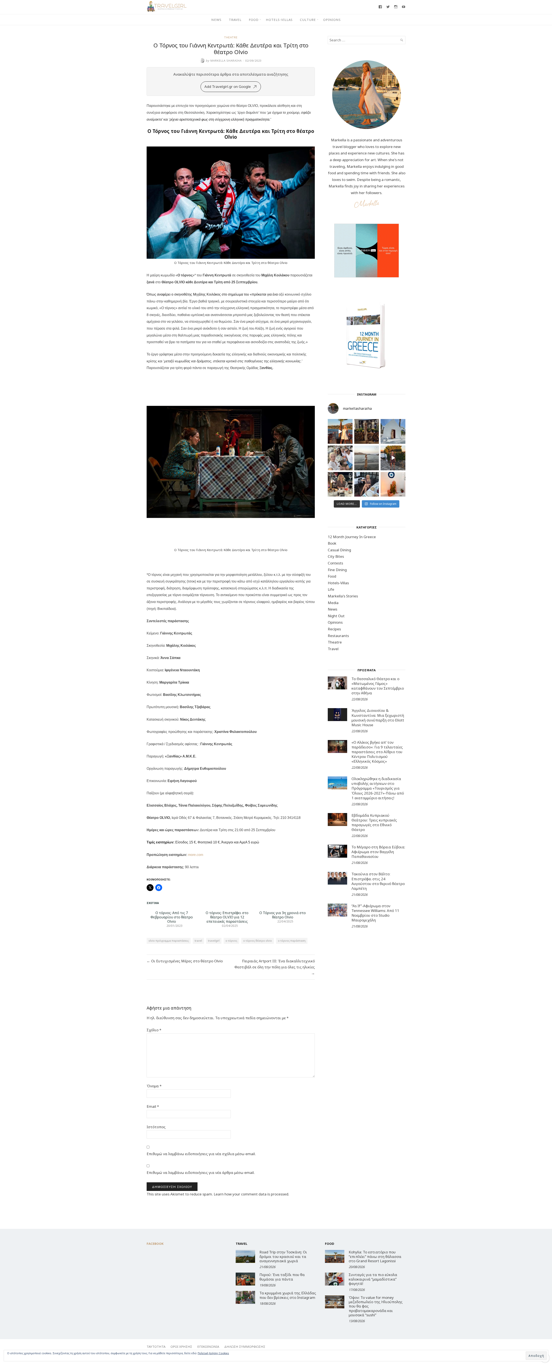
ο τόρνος (231, 941)
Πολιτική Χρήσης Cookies (213, 1353)
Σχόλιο (154, 1029)
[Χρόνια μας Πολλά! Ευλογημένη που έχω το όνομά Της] (393, 431)
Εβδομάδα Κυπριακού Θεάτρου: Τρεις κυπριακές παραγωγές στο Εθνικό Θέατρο (374, 822)
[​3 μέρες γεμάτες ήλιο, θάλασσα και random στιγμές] (393, 484)
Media (333, 602)
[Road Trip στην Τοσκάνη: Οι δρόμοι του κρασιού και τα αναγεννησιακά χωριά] (245, 1256)
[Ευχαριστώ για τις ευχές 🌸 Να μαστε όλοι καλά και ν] (366, 431)
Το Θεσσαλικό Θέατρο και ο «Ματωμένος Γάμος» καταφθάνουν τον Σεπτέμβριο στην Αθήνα (377, 685)
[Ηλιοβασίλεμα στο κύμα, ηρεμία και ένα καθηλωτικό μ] (340, 431)
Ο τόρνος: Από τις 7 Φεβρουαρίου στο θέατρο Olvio (172, 917)
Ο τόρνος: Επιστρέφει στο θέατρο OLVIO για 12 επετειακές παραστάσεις (227, 917)
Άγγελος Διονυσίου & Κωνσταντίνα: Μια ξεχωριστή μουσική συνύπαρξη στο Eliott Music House (377, 717)
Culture (308, 19)
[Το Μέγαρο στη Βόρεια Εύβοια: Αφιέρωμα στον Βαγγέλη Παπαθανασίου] (337, 851)
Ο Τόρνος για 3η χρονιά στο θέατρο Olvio (282, 915)
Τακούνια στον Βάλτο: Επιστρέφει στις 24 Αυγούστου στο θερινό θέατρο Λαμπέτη (378, 881)
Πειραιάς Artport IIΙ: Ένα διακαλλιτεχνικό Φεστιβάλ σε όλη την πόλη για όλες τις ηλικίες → (274, 966)
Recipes (334, 628)
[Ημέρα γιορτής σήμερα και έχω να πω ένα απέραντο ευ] (366, 484)
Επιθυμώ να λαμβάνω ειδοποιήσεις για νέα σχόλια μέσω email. (201, 1153)
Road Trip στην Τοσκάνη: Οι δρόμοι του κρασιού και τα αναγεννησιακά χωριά (283, 1256)
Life (331, 589)
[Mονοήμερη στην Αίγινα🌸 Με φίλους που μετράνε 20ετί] (340, 458)
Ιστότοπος (156, 1126)
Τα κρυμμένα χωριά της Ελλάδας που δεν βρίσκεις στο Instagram (287, 1295)
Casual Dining (339, 549)
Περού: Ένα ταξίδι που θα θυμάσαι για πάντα (282, 1276)
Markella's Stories (343, 596)
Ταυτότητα (156, 1346)
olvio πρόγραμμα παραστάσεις (169, 941)
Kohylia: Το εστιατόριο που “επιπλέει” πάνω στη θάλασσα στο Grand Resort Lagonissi (375, 1256)
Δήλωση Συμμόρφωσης (244, 1346)
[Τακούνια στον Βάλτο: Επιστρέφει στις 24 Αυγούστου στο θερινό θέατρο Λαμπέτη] (337, 878)
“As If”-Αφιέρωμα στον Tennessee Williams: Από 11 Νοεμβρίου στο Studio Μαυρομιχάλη (375, 912)
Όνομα (154, 1085)
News (216, 19)
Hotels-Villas (279, 19)
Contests (335, 563)
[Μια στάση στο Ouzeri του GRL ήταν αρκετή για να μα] (393, 458)
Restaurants (338, 635)
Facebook (155, 1243)
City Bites (336, 556)
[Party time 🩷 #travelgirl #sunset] (366, 458)
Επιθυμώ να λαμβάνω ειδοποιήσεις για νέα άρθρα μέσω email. (201, 1172)
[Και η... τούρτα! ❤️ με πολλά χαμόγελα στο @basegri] (340, 484)
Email (153, 1106)
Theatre (231, 37)
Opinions (332, 19)
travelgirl (214, 941)
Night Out (336, 615)
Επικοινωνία (208, 1346)
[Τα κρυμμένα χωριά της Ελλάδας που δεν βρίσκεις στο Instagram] (245, 1297)
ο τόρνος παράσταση (292, 941)
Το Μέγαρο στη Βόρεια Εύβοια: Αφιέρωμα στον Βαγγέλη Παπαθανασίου (378, 852)
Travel (235, 19)
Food (254, 19)
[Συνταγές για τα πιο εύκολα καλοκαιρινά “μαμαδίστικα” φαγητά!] (334, 1279)
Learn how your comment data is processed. (251, 1194)
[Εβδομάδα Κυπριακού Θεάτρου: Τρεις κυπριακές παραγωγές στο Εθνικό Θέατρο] (337, 819)
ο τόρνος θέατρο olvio (257, 941)
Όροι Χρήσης (181, 1346)
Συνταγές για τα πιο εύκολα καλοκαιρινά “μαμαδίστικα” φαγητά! (373, 1279)
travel (198, 941)
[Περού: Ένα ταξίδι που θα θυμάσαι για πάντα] (245, 1279)
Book (332, 543)
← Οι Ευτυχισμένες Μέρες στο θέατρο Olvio (185, 960)
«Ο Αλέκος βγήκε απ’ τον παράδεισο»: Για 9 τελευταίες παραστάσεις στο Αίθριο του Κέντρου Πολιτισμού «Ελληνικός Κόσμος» (377, 752)
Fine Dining (337, 569)
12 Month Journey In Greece (352, 536)
